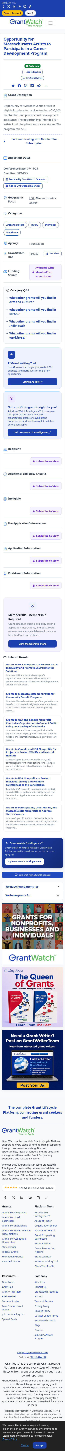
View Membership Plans (32, 643)
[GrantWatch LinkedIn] (14, 6)
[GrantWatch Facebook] (3, 6)
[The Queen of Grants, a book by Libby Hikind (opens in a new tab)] (32, 997)
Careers (38, 1330)
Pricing (38, 1296)
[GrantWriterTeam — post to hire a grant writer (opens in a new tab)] (32, 1060)
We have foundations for (22, 886)
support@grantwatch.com (32, 1352)
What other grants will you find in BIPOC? (32, 312)
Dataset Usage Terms (46, 1315)
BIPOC (34, 224)
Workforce (12, 232)
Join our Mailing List (13, 1314)
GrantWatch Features (46, 1291)
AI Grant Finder (43, 1220)
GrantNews (8, 1282)
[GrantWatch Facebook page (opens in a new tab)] (5, 1197)
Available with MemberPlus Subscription (45, 272)
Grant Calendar (43, 1256)
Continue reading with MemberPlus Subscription (34, 141)
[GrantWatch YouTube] (19, 6)
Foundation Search (45, 1230)
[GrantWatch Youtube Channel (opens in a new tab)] (30, 1197)
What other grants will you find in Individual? (32, 323)
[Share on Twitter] (13, 85)
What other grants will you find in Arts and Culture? (32, 300)
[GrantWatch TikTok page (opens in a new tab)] (46, 1197)
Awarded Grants (11, 1261)
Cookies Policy (42, 1310)
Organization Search (46, 1225)
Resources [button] (9, 1276)
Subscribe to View (47, 461)
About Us (39, 1282)
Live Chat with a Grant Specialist (34, 874)
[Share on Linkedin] (32, 85)
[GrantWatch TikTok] (30, 6)
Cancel (25, 1445)
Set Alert (54, 253)
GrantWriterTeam (11, 1291)
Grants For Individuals (14, 1225)
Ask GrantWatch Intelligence (31, 432)
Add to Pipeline (33, 72)
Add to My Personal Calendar (24, 185)
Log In (30, 13)
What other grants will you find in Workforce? (32, 335)
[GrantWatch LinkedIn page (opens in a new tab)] (21, 1197)
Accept (39, 1445)
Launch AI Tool (31, 381)
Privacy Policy (41, 1306)
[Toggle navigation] (50, 23)
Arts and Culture (15, 224)
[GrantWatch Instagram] (24, 6)
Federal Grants (10, 1251)
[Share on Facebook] (19, 85)
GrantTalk (7, 1286)
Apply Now (34, 66)
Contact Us (40, 1286)
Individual (50, 224)
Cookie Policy (9, 1439)
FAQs (37, 1325)
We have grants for (18, 895)
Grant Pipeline (42, 1243)
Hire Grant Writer (34, 78)
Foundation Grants (12, 1256)
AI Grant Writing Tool (46, 1261)
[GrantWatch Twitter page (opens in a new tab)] (13, 1197)
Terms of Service (43, 1301)
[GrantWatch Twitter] (8, 6)
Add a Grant (9, 1296)
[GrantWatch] (26, 23)
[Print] (47, 85)
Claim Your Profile (44, 1266)
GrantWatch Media (45, 1320)
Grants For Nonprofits (14, 1212)
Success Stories (10, 1301)
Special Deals (9, 1319)
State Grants (9, 1247)
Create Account (12, 13)
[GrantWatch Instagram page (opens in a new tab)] (38, 1197)
